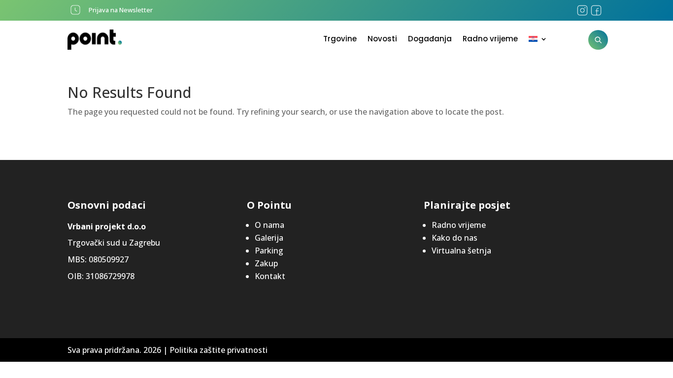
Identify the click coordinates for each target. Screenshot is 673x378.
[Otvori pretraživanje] (598, 40)
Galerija (269, 237)
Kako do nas (454, 237)
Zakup (266, 263)
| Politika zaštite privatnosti (215, 350)
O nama (269, 225)
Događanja (430, 39)
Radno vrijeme (490, 39)
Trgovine (340, 39)
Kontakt (270, 276)
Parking (269, 250)
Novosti (382, 39)
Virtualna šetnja (461, 250)
